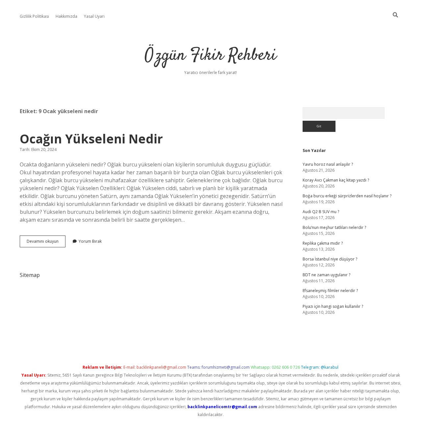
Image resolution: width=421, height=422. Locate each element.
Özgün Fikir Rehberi (210, 56)
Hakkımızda (66, 16)
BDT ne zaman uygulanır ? (326, 275)
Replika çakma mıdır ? (323, 243)
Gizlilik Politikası (34, 16)
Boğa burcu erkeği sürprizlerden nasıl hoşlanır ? (347, 196)
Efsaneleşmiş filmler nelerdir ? (330, 290)
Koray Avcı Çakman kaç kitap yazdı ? (336, 180)
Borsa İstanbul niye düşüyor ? (330, 259)
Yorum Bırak (90, 241)
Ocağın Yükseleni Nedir (91, 138)
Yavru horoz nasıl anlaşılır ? (328, 164)
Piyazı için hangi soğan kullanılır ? (333, 306)
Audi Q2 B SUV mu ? (321, 211)
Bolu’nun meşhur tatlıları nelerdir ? (334, 227)
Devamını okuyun (46, 242)
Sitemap (30, 275)
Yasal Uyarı (94, 16)
